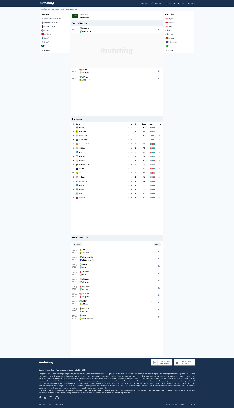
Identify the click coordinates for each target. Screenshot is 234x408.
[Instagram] (52, 397)
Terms (168, 404)
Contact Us (191, 404)
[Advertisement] (117, 50)
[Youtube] (57, 397)
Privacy (174, 404)
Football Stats (44, 9)
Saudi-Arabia (55, 9)
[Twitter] (46, 397)
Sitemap (182, 404)
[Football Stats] (47, 3)
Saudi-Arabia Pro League (69, 9)
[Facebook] (41, 397)
